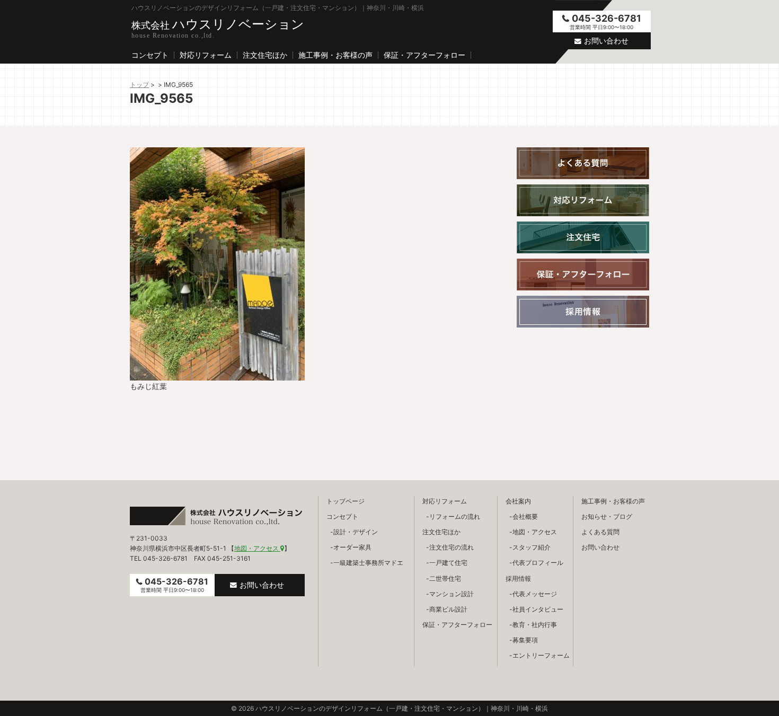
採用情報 (518, 578)
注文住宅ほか (265, 55)
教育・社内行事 (534, 625)
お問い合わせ (606, 40)
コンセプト (150, 55)
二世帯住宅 (445, 578)
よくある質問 (600, 532)
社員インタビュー (537, 609)
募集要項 (525, 640)
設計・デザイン (355, 532)
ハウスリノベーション (217, 24)
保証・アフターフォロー (424, 55)
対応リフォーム (206, 55)
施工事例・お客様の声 (335, 55)
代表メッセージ (534, 594)
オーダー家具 (352, 547)
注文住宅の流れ (451, 547)
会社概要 (525, 516)
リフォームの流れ (454, 516)
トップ (139, 85)
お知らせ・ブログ (606, 516)
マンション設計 (451, 594)
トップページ (345, 501)
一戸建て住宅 (448, 563)
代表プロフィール (537, 563)
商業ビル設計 (448, 609)
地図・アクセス (257, 548)
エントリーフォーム (541, 655)
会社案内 (518, 501)
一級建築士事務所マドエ (368, 563)
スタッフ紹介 (531, 547)
